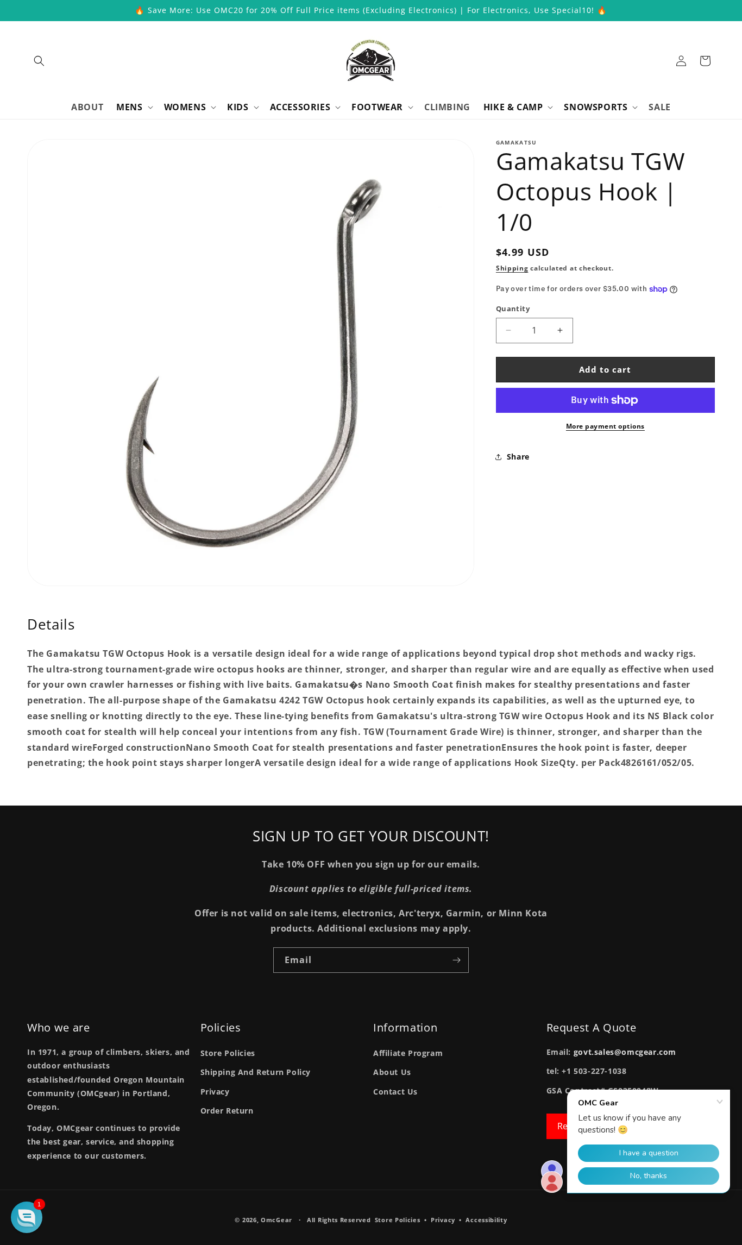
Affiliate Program (408, 1053)
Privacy (215, 1091)
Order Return (227, 1110)
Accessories (300, 107)
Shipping (512, 268)
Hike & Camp (513, 107)
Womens (185, 107)
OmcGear (276, 1220)
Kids (237, 107)
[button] (39, 61)
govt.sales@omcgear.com (625, 1052)
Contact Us (395, 1091)
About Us (392, 1072)
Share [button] (518, 456)
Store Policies (227, 1053)
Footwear (377, 107)
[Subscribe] (456, 960)
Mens (129, 107)
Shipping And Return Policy (255, 1072)
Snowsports (595, 107)
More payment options (605, 426)
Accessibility (486, 1220)
